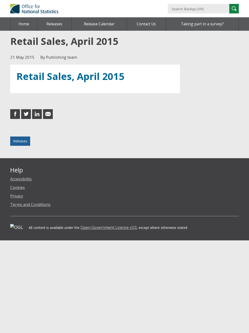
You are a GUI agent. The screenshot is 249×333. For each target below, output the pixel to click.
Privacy (16, 196)
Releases (54, 24)
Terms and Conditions (30, 204)
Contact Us (146, 24)
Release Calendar (99, 24)
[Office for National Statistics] (85, 8)
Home (23, 24)
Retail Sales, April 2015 (70, 76)
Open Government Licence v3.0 (108, 227)
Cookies (17, 187)
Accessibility (21, 179)
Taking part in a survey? (202, 24)
